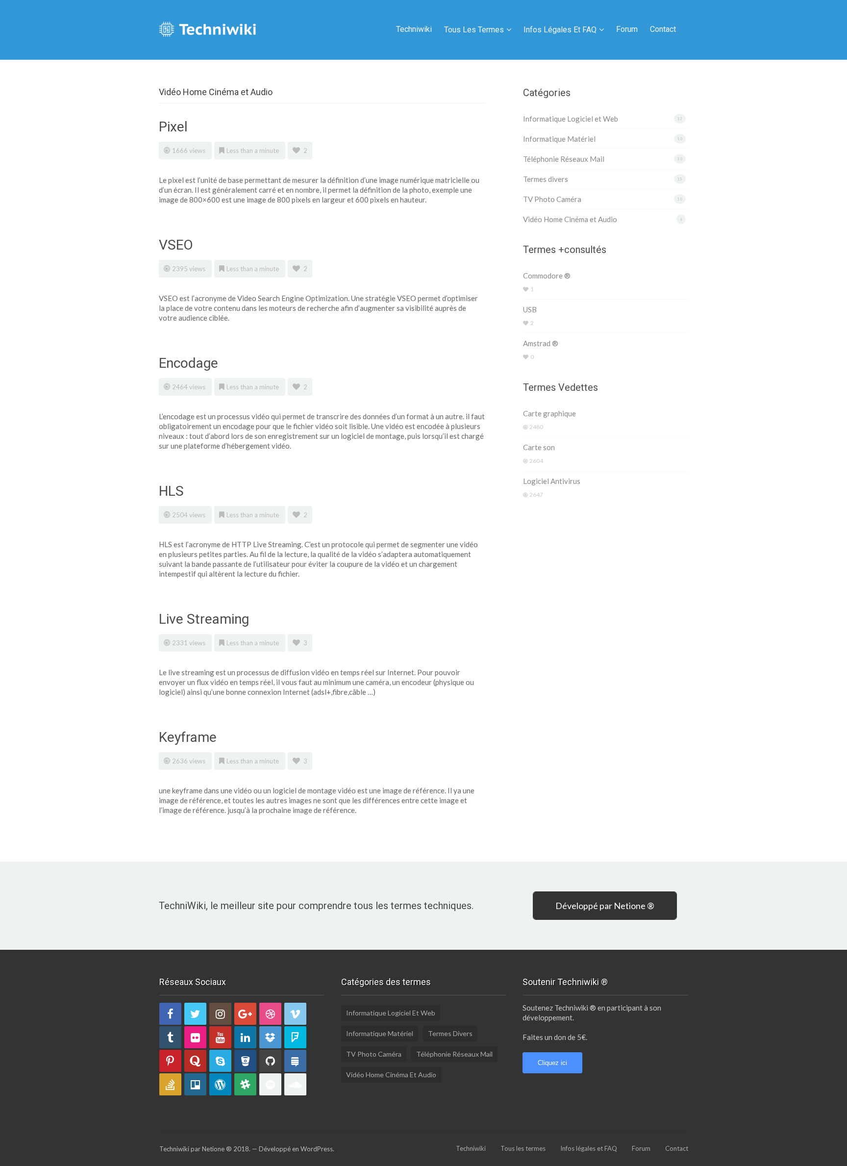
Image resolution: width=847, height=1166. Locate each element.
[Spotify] (270, 1084)
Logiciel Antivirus (551, 481)
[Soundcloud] (295, 1084)
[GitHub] (270, 1061)
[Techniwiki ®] (208, 28)
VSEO (176, 245)
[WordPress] (220, 1084)
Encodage (188, 363)
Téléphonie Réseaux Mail (563, 158)
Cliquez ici (552, 1062)
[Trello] (195, 1084)
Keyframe (188, 737)
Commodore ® (547, 275)
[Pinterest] (170, 1061)
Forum (627, 29)
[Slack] (245, 1084)
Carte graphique (549, 413)
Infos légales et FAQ (560, 29)
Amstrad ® (540, 343)
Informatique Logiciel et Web (570, 118)
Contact (663, 29)
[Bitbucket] (245, 1061)
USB (530, 309)
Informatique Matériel (559, 138)
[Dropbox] (270, 1037)
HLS (171, 491)
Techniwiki (414, 29)
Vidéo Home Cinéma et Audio (570, 219)
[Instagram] (220, 1014)
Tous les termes (474, 29)
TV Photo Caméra (552, 199)
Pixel (173, 127)
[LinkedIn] (245, 1037)
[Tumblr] (170, 1037)
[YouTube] (220, 1037)
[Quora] (195, 1061)
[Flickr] (195, 1037)
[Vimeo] (295, 1014)
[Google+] (245, 1014)
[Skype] (220, 1061)
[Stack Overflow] (170, 1084)
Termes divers (545, 179)
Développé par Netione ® (604, 905)
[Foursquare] (295, 1037)
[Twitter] (195, 1014)
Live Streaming (204, 619)
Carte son (539, 447)
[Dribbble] (270, 1014)
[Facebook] (170, 1014)
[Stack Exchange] (295, 1061)
